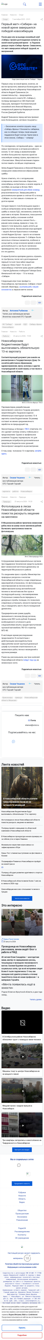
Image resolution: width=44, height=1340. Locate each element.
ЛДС (25, 324)
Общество (22, 1210)
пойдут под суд (29, 660)
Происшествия (22, 1214)
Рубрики (22, 1192)
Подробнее (22, 1335)
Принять (22, 1328)
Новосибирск (7, 327)
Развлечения (22, 1220)
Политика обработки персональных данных (22, 1264)
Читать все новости (22, 898)
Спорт (21, 15)
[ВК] (27, 303)
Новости (13, 15)
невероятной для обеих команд (26, 190)
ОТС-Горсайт (25, 317)
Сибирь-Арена (35, 324)
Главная (4, 15)
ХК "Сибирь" (7, 324)
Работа (22, 332)
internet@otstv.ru (32, 725)
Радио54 (22, 1228)
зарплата (6, 491)
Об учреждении (22, 1238)
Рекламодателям (22, 1231)
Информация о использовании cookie (22, 1267)
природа (18, 697)
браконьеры (7, 697)
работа (15, 491)
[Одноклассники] (33, 303)
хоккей (18, 324)
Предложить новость (22, 1183)
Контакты (22, 1235)
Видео (22, 1202)
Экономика (22, 1217)
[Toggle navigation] (40, 4)
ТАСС (27, 429)
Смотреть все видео (22, 1150)
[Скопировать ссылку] (40, 303)
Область (22, 1199)
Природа (22, 497)
